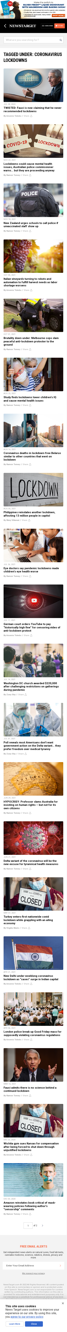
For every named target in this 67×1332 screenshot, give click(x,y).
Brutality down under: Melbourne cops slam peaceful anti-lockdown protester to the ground (31, 341)
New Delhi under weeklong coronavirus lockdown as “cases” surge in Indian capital (31, 977)
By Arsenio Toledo (12, 116)
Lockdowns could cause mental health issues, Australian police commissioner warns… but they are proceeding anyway (29, 167)
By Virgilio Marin (11, 928)
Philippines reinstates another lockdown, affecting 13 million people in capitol (29, 514)
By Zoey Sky (10, 694)
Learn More (14, 1324)
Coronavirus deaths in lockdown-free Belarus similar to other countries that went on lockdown (32, 456)
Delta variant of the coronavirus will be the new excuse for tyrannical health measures (31, 862)
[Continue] (60, 1266)
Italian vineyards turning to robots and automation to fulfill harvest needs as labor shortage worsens (30, 282)
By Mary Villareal (11, 520)
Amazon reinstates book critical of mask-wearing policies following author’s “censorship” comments (30, 1206)
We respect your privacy (33, 1273)
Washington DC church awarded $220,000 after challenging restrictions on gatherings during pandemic (31, 686)
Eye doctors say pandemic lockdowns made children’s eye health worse (31, 570)
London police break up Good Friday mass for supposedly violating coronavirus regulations (32, 1033)
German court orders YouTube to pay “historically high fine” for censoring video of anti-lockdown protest (32, 627)
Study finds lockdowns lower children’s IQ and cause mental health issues (30, 399)
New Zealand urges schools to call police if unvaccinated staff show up (31, 224)
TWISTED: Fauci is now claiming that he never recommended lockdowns (32, 109)
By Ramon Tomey (12, 175)
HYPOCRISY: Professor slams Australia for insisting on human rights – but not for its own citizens (31, 805)
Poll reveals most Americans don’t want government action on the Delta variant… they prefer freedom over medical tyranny (32, 746)
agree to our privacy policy (27, 1316)
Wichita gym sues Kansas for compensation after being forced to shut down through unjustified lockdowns (31, 1147)
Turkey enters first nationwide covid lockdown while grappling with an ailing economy (28, 920)
